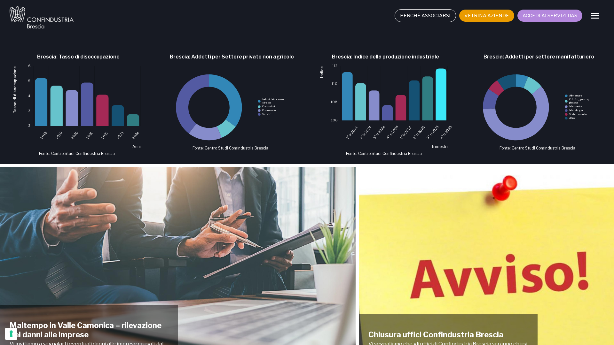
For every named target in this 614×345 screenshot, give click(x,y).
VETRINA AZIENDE (486, 16)
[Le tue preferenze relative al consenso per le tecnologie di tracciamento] (11, 334)
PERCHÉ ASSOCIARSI (425, 16)
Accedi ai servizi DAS (550, 16)
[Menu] (595, 15)
